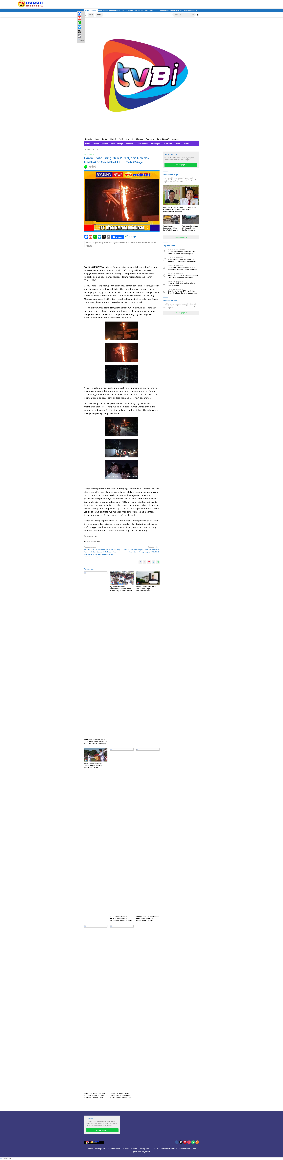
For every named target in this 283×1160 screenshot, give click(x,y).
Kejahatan (130, 144)
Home (97, 139)
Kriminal (113, 139)
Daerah (105, 144)
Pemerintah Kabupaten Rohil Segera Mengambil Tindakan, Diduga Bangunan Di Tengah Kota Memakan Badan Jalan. (182, 268)
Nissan (177, 144)
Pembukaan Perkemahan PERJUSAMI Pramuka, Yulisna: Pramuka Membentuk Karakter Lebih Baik (117, 11)
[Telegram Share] (153, 562)
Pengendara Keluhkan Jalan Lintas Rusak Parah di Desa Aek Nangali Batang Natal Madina (95, 741)
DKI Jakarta (167, 144)
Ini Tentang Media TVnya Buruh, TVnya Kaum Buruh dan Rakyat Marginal (182, 253)
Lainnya (175, 139)
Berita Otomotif (163, 139)
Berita (104, 139)
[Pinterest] (185, 1142)
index (91, 14)
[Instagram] (189, 1142)
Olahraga (139, 139)
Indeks (99, 14)
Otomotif (129, 139)
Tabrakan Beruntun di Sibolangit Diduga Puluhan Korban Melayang (190, 228)
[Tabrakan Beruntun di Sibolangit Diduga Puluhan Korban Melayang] (190, 219)
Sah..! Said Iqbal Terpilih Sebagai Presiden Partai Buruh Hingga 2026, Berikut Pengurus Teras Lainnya (183, 276)
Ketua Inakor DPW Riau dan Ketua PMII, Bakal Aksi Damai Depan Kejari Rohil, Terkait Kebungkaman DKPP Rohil (179, 209)
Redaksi (134, 1149)
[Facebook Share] (140, 562)
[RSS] (197, 1142)
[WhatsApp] (80, 22)
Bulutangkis (155, 144)
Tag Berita (150, 139)
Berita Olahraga (117, 144)
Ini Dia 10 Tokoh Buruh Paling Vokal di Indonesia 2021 (181, 284)
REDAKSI (126, 1149)
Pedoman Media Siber (169, 1149)
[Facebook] (80, 14)
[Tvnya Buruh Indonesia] (141, 77)
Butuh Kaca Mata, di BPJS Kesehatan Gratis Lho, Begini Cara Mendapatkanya (182, 292)
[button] (193, 14)
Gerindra (186, 144)
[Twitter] (80, 27)
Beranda (88, 139)
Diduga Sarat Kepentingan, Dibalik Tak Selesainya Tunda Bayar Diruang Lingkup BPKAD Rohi (142, 549)
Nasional (96, 144)
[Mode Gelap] (198, 15)
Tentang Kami (100, 1149)
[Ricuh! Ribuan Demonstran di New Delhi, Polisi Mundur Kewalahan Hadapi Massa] (171, 219)
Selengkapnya (180, 165)
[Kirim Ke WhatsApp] (158, 562)
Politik (121, 139)
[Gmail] (80, 18)
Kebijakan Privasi (114, 1149)
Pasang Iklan (144, 1149)
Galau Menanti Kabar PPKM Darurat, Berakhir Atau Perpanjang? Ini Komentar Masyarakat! (183, 260)
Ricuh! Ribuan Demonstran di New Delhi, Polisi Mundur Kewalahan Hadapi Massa (170, 228)
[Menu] (85, 15)
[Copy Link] (80, 36)
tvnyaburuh (92, 166)
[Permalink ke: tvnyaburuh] (86, 167)
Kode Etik (155, 1149)
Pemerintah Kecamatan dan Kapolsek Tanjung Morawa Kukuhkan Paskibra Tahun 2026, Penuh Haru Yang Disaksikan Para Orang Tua (94, 1095)
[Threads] (80, 31)
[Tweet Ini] (144, 562)
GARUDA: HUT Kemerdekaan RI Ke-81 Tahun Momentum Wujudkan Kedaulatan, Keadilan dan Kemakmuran (147, 918)
